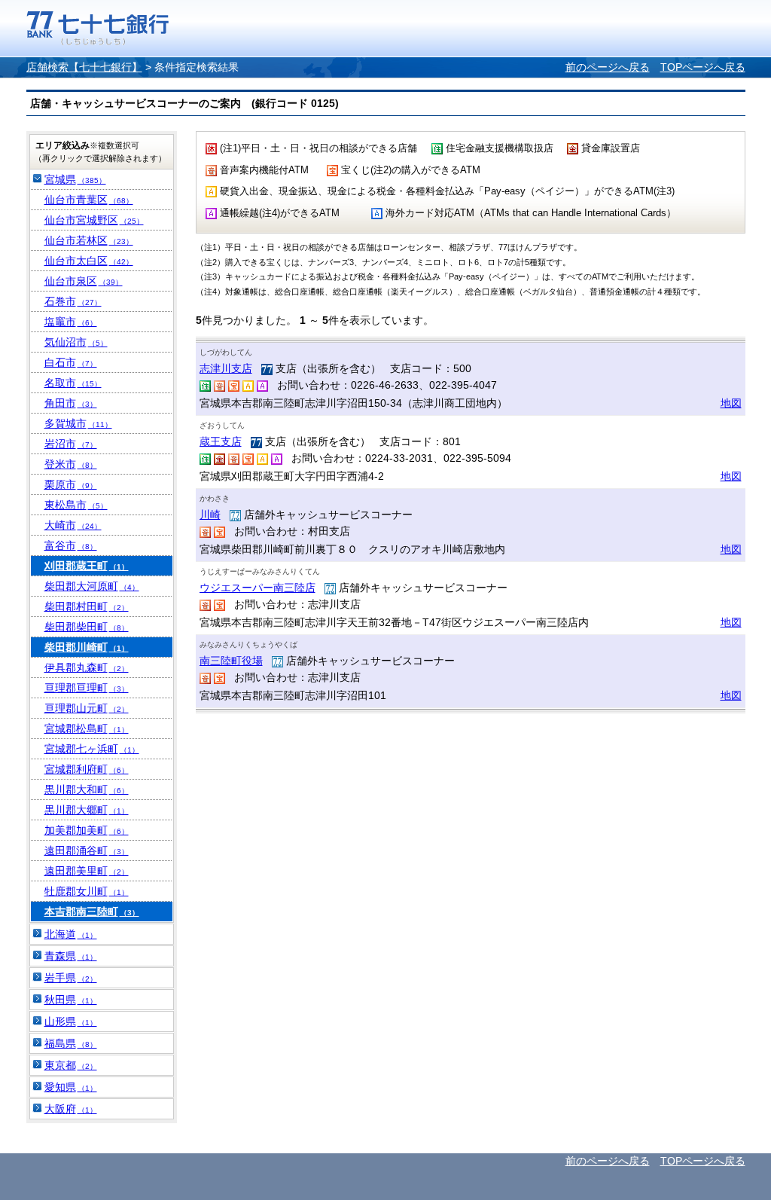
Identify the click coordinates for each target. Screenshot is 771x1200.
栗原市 (70, 484)
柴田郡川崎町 (86, 647)
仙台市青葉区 (88, 200)
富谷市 (70, 545)
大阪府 (70, 1109)
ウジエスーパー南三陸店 (257, 588)
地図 (731, 403)
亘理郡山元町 (86, 708)
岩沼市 (70, 444)
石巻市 (73, 301)
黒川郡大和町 (86, 789)
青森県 (70, 956)
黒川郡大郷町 (86, 810)
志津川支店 (226, 368)
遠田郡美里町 (86, 871)
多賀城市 (78, 423)
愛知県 (70, 1087)
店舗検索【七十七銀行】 (84, 67)
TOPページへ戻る (702, 67)
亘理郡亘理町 (86, 688)
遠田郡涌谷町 (86, 850)
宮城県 (75, 179)
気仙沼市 (76, 342)
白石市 (70, 362)
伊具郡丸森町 (86, 667)
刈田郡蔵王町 (86, 566)
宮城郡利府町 (86, 769)
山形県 (70, 1021)
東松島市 (76, 505)
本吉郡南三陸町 (91, 911)
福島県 (70, 1043)
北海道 (70, 934)
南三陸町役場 (231, 661)
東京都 (70, 1065)
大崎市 (73, 525)
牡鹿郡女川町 (86, 891)
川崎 (210, 514)
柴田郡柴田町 (86, 627)
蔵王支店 (221, 441)
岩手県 (70, 978)
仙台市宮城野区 (94, 220)
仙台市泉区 (83, 281)
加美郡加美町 (86, 830)
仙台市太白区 (88, 261)
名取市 (73, 383)
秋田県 (70, 1000)
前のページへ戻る (607, 67)
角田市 (70, 403)
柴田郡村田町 (86, 606)
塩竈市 (70, 322)
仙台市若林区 (88, 240)
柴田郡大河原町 (91, 586)
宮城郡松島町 (86, 728)
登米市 (70, 464)
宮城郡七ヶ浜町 (91, 749)
